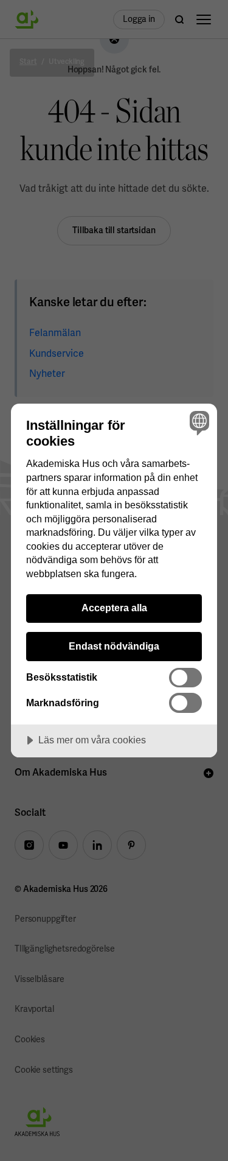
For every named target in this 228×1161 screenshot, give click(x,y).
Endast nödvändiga (114, 645)
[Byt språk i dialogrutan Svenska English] (198, 423)
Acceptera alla (114, 607)
